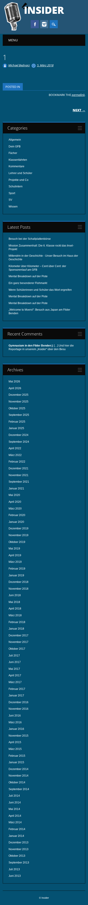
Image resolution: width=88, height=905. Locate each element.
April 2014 (15, 815)
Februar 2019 (17, 568)
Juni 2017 (15, 662)
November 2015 (18, 735)
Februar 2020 (17, 515)
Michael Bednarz (19, 65)
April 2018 (15, 608)
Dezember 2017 (18, 635)
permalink (78, 95)
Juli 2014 (14, 795)
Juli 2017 (14, 655)
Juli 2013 (14, 869)
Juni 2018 (15, 595)
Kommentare (16, 166)
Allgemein (15, 139)
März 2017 (15, 682)
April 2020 (15, 501)
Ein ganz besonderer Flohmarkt (28, 283)
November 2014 (18, 775)
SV (10, 199)
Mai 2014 (14, 809)
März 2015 (15, 749)
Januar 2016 (16, 729)
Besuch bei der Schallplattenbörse (30, 238)
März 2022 (15, 455)
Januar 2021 (16, 488)
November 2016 (18, 708)
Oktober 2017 (17, 648)
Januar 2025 (16, 428)
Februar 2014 (17, 829)
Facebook (35, 24)
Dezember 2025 (18, 394)
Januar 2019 (16, 575)
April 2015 (15, 742)
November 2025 (18, 401)
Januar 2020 (16, 521)
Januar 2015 (16, 762)
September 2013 (19, 862)
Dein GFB (15, 146)
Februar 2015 (17, 755)
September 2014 (19, 789)
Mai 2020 (14, 495)
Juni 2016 (15, 715)
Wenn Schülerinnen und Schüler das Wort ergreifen (40, 289)
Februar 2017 (17, 689)
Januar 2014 (16, 836)
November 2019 (18, 535)
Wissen (13, 206)
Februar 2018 (17, 622)
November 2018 (18, 588)
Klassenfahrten (18, 159)
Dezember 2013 (18, 842)
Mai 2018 (14, 602)
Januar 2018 (16, 628)
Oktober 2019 (17, 542)
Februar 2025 (17, 421)
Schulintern (16, 186)
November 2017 (18, 642)
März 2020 (15, 508)
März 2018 (15, 615)
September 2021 (19, 481)
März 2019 (15, 561)
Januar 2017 (16, 695)
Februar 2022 (17, 461)
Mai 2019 (14, 548)
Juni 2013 (15, 875)
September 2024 (19, 441)
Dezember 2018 (18, 582)
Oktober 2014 (17, 782)
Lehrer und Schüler (20, 173)
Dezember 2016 (18, 702)
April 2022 (15, 448)
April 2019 (15, 555)
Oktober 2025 (17, 408)
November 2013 (18, 849)
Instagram (44, 24)
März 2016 (15, 722)
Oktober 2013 (17, 855)
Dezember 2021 (18, 468)
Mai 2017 (14, 668)
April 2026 (15, 388)
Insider (44, 10)
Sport (12, 193)
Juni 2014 (15, 802)
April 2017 (15, 675)
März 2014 (15, 822)
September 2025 (19, 414)
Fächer (13, 153)
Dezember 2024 (18, 435)
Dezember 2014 (18, 769)
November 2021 (18, 475)
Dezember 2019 (18, 528)
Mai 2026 (14, 381)
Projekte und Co (18, 179)
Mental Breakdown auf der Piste (28, 276)
